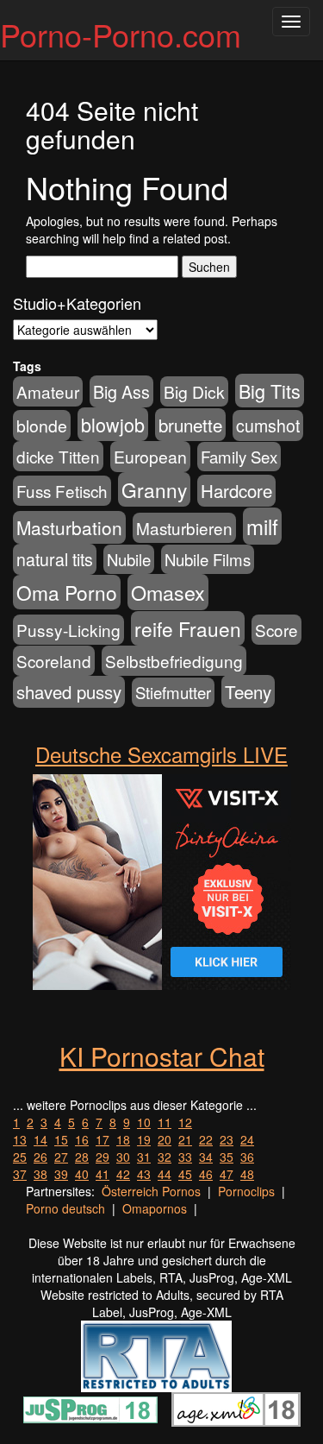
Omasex (168, 592)
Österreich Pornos (151, 1191)
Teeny (248, 691)
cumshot (268, 425)
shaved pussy (68, 691)
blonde (41, 425)
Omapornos (154, 1208)
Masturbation (69, 527)
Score (276, 629)
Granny (154, 489)
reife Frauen (187, 628)
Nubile (129, 559)
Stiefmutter (173, 692)
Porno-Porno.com (120, 34)
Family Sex (239, 456)
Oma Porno (66, 592)
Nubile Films (208, 559)
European (150, 457)
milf (262, 526)
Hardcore (236, 490)
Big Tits (270, 390)
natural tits (54, 559)
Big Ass (121, 391)
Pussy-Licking (68, 629)
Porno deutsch (65, 1208)
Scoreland (53, 660)
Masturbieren (184, 527)
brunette (190, 425)
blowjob (113, 424)
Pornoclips (246, 1191)
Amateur (47, 391)
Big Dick (194, 391)
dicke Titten (58, 456)
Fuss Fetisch (62, 490)
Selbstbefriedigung (174, 660)
